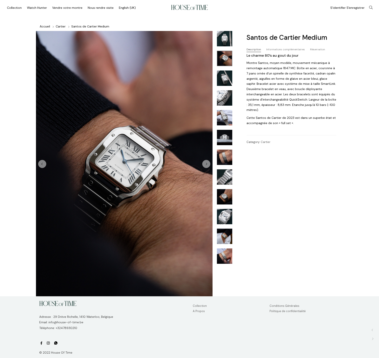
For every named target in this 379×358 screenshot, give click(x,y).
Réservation (317, 49)
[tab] (254, 49)
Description (254, 49)
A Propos (199, 311)
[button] (206, 164)
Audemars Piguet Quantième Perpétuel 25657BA (372, 330)
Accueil (45, 26)
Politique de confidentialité (288, 311)
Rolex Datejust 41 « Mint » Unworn (372, 339)
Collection (200, 306)
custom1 (56, 343)
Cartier (61, 26)
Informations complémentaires (285, 49)
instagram (48, 343)
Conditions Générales (284, 306)
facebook (41, 343)
